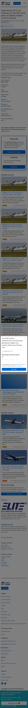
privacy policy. (19, 366)
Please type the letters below (10, 354)
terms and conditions (20, 364)
